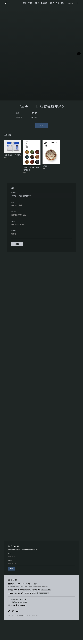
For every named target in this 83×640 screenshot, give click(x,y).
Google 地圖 (46, 590)
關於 (62, 3)
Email (13, 221)
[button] (79, 53)
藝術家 (30, 3)
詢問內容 (13, 230)
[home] (6, 3)
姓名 (12, 202)
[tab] (7, 135)
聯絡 (57, 3)
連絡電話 (13, 211)
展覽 (24, 3)
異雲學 (51, 3)
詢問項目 (13, 192)
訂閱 (11, 569)
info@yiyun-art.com (18, 605)
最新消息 (44, 3)
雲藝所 (37, 3)
